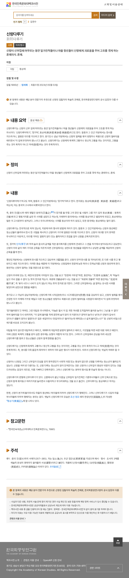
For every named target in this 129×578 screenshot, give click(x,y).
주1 (52, 212)
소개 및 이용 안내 (113, 4)
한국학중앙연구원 (21, 551)
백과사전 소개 (12, 560)
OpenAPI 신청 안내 (52, 560)
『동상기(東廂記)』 (14, 401)
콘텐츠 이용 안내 (17, 518)
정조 (77, 396)
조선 (72, 396)
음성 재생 (34, 120)
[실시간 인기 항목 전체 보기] (24, 21)
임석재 (25, 85)
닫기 (120, 120)
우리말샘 (54, 466)
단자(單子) (21, 244)
